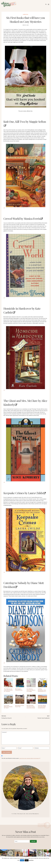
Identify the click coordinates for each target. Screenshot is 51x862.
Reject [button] (26, 860)
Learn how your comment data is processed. (29, 758)
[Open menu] (48, 4)
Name (3, 748)
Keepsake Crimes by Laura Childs (23, 493)
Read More (31, 860)
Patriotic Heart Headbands (44, 717)
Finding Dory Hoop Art (6, 717)
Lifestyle (25, 14)
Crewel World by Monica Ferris (21, 218)
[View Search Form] (46, 4)
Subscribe (33, 841)
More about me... (36, 813)
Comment (4, 732)
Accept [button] (22, 860)
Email (20, 748)
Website (37, 748)
